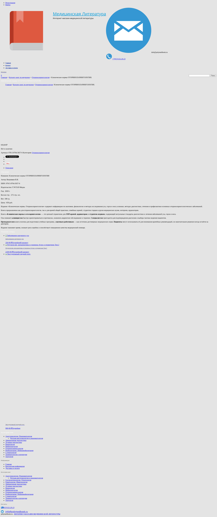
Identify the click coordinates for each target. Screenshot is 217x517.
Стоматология (10, 453)
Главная (8, 63)
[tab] (110, 168)
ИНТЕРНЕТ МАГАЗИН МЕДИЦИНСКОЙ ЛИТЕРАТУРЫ (37, 514)
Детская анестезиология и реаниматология (26, 438)
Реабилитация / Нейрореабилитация (19, 450)
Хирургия (9, 457)
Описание (9, 168)
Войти (7, 5)
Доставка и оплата (11, 68)
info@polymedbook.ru (16, 511)
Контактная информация (15, 466)
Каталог (8, 65)
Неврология (10, 444)
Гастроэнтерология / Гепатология (18, 480)
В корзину (24, 243)
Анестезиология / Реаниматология (18, 436)
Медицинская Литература (79, 14)
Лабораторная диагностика (15, 440)
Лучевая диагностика (13, 442)
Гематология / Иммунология (16, 482)
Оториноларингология (40, 77)
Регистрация (10, 3)
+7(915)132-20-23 (118, 59)
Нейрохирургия (11, 446)
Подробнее (16, 243)
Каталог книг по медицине (19, 77)
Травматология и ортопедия (16, 455)
